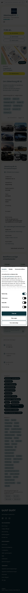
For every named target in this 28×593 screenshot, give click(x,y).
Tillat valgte (14, 318)
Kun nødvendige (14, 322)
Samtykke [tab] (4, 269)
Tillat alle (14, 313)
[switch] (24, 298)
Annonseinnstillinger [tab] (20, 269)
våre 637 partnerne (10, 276)
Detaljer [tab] (11, 269)
